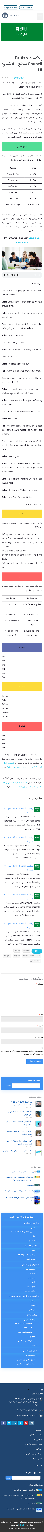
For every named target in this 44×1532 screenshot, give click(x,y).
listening (26, 950)
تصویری (32, 1336)
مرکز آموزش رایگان (36, 1435)
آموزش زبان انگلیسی (29, 1264)
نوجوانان (32, 1310)
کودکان (33, 1305)
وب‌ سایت (39, 1037)
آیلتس (33, 1228)
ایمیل (40, 1025)
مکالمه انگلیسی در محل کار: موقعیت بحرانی (17, 1150)
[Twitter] (9, 1423)
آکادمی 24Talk (31, 1245)
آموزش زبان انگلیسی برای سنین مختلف (23, 1296)
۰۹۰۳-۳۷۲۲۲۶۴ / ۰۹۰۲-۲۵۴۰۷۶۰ (27, 1410)
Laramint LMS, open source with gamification (22, 1528)
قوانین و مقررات (37, 1458)
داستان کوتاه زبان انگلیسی (26, 1341)
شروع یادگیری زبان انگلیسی (26, 1359)
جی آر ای (32, 1240)
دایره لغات (31, 1278)
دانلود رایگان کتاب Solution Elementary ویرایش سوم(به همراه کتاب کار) (20, 1179)
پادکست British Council (31, 955)
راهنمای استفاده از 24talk (26, 1255)
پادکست (17, 950)
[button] (38, 1465)
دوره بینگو (39, 1430)
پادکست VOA (28, 1328)
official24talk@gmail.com (27, 1415)
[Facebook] (3, 1423)
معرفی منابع (31, 1286)
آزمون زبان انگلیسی (30, 1223)
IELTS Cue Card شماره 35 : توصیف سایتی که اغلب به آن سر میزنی (19, 1104)
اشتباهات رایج (30, 1269)
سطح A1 (17, 955)
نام (41, 1014)
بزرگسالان (32, 1301)
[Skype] (20, 1423)
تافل (33, 1236)
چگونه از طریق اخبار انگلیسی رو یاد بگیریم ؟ (19, 1191)
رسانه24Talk (32, 1315)
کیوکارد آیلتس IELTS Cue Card (21, 1232)
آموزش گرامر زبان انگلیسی (33, 1444)
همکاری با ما (38, 1439)
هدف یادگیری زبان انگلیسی (26, 1364)
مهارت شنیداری (35, 961)
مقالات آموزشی (30, 1291)
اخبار (33, 1250)
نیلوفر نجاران (19, 77)
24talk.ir (22, 1525)
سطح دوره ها (30, 1355)
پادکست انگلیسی (29, 1320)
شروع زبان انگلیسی (30, 1350)
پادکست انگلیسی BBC (25, 1332)
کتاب (33, 1345)
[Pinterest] (26, 1423)
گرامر (33, 1282)
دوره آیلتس (38, 1449)
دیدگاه (39, 984)
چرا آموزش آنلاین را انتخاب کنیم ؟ (22, 1172)
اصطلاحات (31, 1273)
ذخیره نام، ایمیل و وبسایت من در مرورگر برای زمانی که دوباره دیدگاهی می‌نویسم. (22, 1053)
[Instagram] (31, 1423)
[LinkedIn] (14, 1423)
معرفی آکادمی (30, 1259)
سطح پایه (7, 955)
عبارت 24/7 (30, 1185)
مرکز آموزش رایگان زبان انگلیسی (21, 1217)
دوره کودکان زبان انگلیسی (33, 1453)
